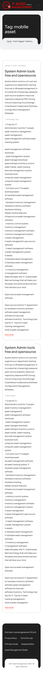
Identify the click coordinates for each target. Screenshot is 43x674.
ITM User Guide (11, 644)
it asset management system (18, 252)
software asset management (17, 312)
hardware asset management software (18, 470)
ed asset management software (19, 461)
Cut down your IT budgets (17, 188)
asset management (13, 135)
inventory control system (17, 223)
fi (28, 464)
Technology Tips (12, 119)
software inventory (13, 319)
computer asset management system (18, 183)
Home (9, 41)
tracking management (15, 326)
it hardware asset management (19, 259)
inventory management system (19, 234)
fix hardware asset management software (19, 197)
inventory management (15, 227)
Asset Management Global (16, 650)
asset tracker (10, 167)
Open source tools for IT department (21, 305)
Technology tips (30, 319)
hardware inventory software (18, 206)
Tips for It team (21, 322)
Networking (10, 395)
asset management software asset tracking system (20, 140)
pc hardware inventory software (19, 308)
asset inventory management (18, 131)
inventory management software (19, 230)
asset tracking (23, 167)
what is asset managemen (16, 602)
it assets (8, 255)
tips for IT (9, 322)
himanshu (22, 65)
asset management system (18, 156)
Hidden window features (16, 213)
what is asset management (17, 330)
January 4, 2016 (11, 65)
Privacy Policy (11, 638)
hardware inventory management (21, 202)
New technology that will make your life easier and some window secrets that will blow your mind (21, 284)
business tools (11, 174)
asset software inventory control (19, 163)
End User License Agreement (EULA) (20, 632)
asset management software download (17, 151)
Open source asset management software (19, 296)
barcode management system (18, 170)
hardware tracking (13, 209)
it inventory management (17, 269)
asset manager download (16, 160)
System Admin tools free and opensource (20, 73)
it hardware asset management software (19, 264)
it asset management (14, 237)
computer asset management (18, 177)
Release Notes (28, 644)
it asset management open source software (20, 243)
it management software (16, 273)
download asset (12, 191)
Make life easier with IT (15, 276)
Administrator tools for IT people (19, 128)
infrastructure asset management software (20, 218)
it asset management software (19, 248)
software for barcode (14, 315)
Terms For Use (26, 638)
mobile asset (31, 276)
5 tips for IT (12, 124)
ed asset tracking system (16, 464)
